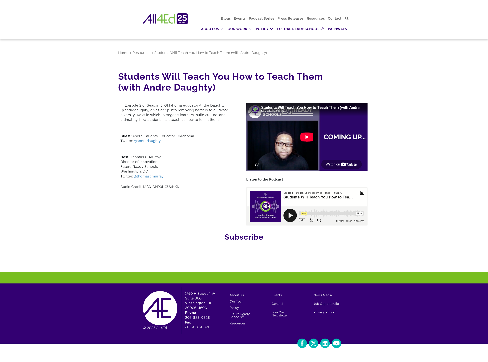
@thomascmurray (149, 176)
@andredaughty (147, 141)
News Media (323, 295)
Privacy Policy (324, 312)
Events (277, 295)
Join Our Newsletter (280, 314)
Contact (277, 304)
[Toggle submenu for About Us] (222, 29)
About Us (237, 295)
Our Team (237, 301)
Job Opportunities (327, 304)
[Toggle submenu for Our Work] (250, 29)
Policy (234, 308)
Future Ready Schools (240, 315)
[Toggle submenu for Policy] (271, 29)
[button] (347, 18)
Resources (238, 323)
